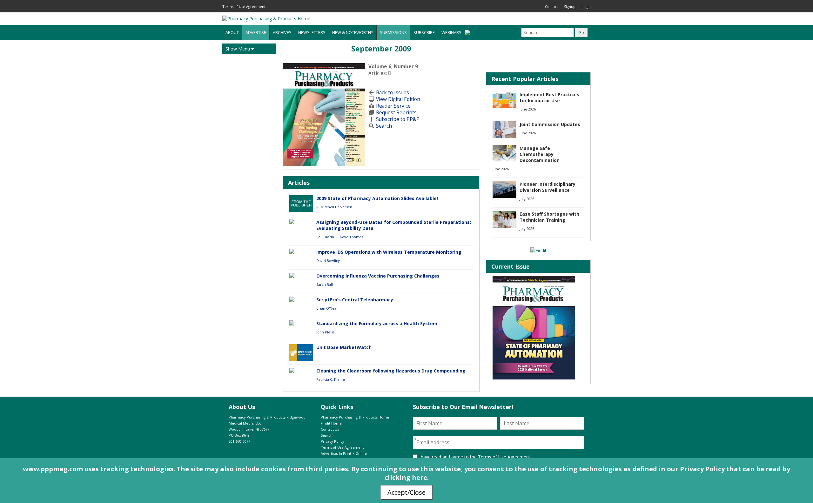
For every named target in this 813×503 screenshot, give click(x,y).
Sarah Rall (324, 284)
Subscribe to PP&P (398, 119)
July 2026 (527, 198)
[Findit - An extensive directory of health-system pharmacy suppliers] (538, 250)
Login (586, 6)
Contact (551, 6)
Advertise (255, 32)
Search (384, 126)
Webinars (451, 32)
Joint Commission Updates (550, 124)
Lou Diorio (325, 236)
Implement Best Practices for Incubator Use (549, 97)
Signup (569, 6)
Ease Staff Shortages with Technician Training (549, 217)
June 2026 (528, 109)
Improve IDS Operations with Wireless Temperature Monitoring (388, 252)
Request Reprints (396, 112)
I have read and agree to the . (474, 457)
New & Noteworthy (352, 32)
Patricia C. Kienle (330, 379)
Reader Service (393, 106)
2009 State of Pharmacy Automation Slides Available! (377, 198)
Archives (282, 32)
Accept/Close (406, 492)
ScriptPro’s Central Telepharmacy (354, 300)
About (232, 32)
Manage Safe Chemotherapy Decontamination (540, 154)
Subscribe (424, 32)
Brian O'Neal (326, 308)
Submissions (393, 32)
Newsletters (312, 32)
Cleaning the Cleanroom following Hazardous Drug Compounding (391, 371)
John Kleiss (325, 332)
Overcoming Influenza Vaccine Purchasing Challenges (378, 276)
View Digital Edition (398, 99)
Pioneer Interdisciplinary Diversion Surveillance (547, 187)
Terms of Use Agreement (243, 6)
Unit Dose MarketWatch (344, 347)
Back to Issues (392, 92)
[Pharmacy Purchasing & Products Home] (266, 19)
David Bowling (328, 260)
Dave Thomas (351, 236)
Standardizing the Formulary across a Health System (376, 323)
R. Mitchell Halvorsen (334, 207)
